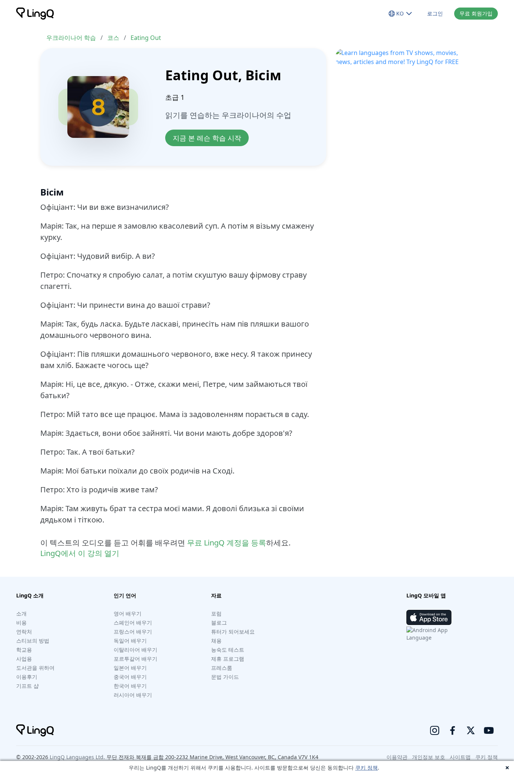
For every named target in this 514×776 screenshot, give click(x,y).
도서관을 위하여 (35, 667)
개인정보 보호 (428, 757)
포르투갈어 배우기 (135, 658)
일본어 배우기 (130, 667)
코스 (113, 38)
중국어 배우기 (130, 676)
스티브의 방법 (32, 640)
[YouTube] (489, 730)
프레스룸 (221, 667)
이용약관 (397, 757)
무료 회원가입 (476, 13)
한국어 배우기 (130, 685)
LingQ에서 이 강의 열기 (79, 553)
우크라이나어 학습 (71, 38)
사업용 (24, 658)
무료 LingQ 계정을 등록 (226, 543)
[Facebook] (453, 730)
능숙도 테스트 (227, 649)
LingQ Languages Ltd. (77, 757)
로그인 (435, 13)
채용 (216, 640)
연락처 (24, 631)
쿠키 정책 (366, 767)
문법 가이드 (225, 676)
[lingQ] (35, 14)
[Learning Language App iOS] (429, 617)
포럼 (216, 613)
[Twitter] (471, 730)
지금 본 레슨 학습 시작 (207, 137)
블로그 (219, 622)
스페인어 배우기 (133, 622)
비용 (21, 622)
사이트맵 (460, 757)
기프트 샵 (27, 685)
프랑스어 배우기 (133, 631)
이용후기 (26, 676)
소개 (21, 613)
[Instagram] (435, 730)
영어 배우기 (127, 613)
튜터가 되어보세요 (233, 631)
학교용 (24, 649)
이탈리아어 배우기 (135, 649)
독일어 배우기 (130, 640)
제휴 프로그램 (227, 658)
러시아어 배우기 (133, 694)
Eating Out (146, 38)
